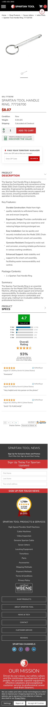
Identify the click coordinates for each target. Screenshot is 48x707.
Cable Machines (24, 531)
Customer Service (24, 630)
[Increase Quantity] (4, 129)
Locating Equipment (24, 549)
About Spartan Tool (24, 607)
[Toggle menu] (3, 6)
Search (34, 158)
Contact (24, 622)
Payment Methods (24, 571)
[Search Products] (42, 11)
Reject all (19, 703)
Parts (24, 558)
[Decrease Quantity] (4, 132)
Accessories (24, 562)
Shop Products (24, 599)
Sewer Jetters (24, 545)
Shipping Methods (24, 567)
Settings (7, 703)
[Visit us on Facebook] (21, 649)
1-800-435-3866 (8, 2)
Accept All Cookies (36, 703)
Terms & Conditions (24, 576)
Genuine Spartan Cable (24, 540)
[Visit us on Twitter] (14, 649)
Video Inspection (24, 536)
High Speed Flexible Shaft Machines (24, 527)
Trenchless (24, 554)
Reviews (24, 638)
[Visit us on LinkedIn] (34, 649)
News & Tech (24, 615)
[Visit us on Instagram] (27, 649)
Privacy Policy (24, 580)
